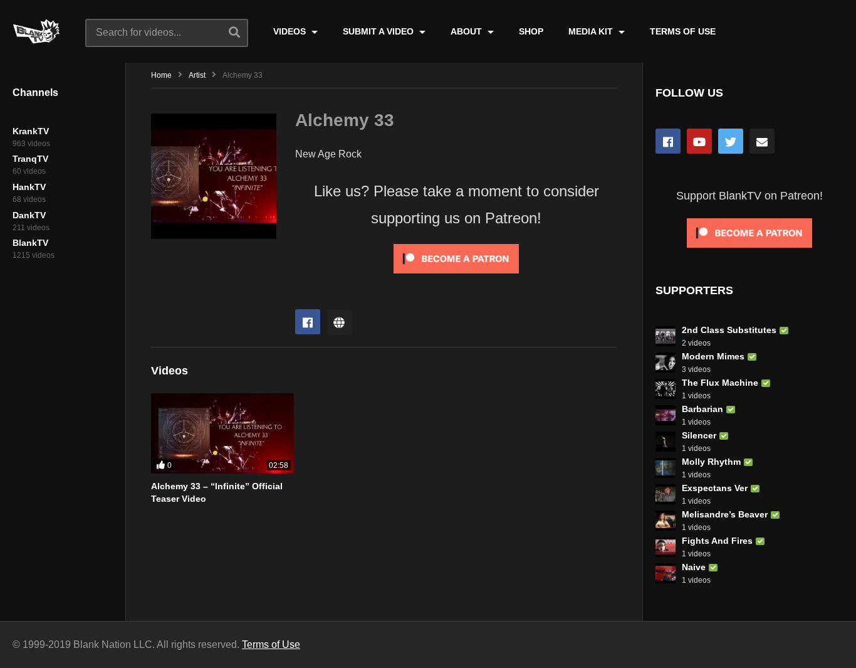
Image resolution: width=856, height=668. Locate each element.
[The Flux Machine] (665, 389)
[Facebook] (307, 321)
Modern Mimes (713, 356)
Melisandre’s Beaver (725, 514)
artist (197, 75)
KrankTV (31, 131)
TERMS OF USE (683, 31)
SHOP (531, 31)
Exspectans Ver (715, 488)
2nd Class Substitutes (729, 330)
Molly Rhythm (711, 462)
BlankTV (30, 243)
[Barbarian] (665, 415)
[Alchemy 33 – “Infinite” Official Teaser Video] (222, 433)
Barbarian (702, 409)
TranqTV (30, 159)
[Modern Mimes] (665, 363)
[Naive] (665, 573)
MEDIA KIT (591, 31)
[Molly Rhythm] (665, 468)
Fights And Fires (717, 541)
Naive (694, 567)
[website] (339, 321)
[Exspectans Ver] (665, 494)
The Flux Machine (720, 383)
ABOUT (467, 31)
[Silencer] (665, 442)
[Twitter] (730, 141)
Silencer (699, 435)
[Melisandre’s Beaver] (665, 521)
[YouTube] (699, 141)
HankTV (29, 187)
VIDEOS (290, 31)
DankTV (29, 215)
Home (161, 75)
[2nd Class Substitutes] (665, 336)
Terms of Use (271, 644)
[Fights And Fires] (665, 547)
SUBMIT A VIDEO (379, 31)
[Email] (762, 141)
